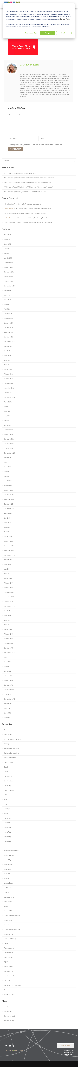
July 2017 (7, 657)
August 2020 (8, 513)
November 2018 (9, 597)
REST (6, 962)
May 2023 (7, 360)
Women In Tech (9, 994)
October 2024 (8, 281)
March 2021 (8, 481)
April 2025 (7, 253)
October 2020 (8, 504)
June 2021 (7, 467)
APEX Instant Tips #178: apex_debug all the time (20, 173)
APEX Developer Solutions (12, 739)
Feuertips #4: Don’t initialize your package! (27, 204)
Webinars (7, 990)
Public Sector (8, 953)
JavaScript (7, 874)
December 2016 (9, 685)
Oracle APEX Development (12, 915)
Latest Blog (7, 888)
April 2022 (7, 420)
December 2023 (9, 327)
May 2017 (7, 666)
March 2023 (8, 369)
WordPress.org (9, 1021)
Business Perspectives (11, 748)
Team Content (9, 966)
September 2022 (9, 397)
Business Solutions (10, 758)
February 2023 (8, 374)
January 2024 (8, 323)
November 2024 (9, 276)
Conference (8, 776)
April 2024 (7, 309)
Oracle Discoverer (10, 925)
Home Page (7, 832)
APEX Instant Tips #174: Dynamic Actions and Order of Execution (25, 192)
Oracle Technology (10, 939)
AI (4, 730)
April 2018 (7, 625)
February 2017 (8, 676)
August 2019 (8, 560)
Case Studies (8, 762)
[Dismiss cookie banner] (71, 7)
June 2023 (7, 355)
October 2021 (8, 448)
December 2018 (9, 592)
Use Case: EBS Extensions (12, 985)
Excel (5, 799)
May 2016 (7, 717)
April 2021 (7, 476)
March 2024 (8, 314)
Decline (63, 33)
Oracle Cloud (8, 920)
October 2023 (8, 337)
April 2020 (7, 532)
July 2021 (7, 462)
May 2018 (7, 620)
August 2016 (8, 704)
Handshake (7, 818)
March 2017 (8, 671)
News (6, 906)
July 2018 (7, 611)
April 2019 (7, 574)
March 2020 (8, 536)
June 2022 (7, 411)
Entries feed (8, 1011)
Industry (6, 846)
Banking (6, 744)
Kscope (6, 878)
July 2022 (7, 406)
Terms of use (18, 1050)
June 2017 (7, 662)
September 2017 (9, 652)
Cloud (6, 767)
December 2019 (9, 546)
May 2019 (7, 569)
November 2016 (9, 690)
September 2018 (9, 606)
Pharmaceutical (9, 948)
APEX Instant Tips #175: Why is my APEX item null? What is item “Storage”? (28, 187)
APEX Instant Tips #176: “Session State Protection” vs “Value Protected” (28, 182)
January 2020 (8, 541)
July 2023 (7, 351)
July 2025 (7, 239)
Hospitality (7, 836)
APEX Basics (8, 734)
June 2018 (7, 615)
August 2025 (8, 235)
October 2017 (8, 648)
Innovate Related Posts (11, 850)
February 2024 (8, 318)
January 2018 (8, 639)
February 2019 (8, 583)
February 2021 (8, 485)
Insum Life (7, 869)
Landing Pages (9, 883)
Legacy (6, 892)
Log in (6, 1007)
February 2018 (8, 634)
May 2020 (7, 527)
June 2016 (7, 713)
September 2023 (9, 341)
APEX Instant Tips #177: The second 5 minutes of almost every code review (29, 178)
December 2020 (9, 495)
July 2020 (7, 518)
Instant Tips (8, 860)
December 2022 (9, 383)
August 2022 (8, 402)
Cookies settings (31, 33)
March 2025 (8, 258)
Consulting (7, 785)
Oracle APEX (8, 911)
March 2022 (8, 425)
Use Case (7, 980)
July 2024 (7, 295)
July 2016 (7, 708)
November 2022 (9, 388)
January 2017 (8, 680)
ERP (5, 795)
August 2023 (8, 346)
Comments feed (9, 1016)
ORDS (6, 943)
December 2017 (9, 643)
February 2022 (8, 430)
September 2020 (9, 509)
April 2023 (7, 365)
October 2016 (8, 694)
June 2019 (7, 564)
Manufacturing (9, 897)
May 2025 (7, 249)
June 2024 (7, 300)
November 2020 (9, 499)
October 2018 (8, 601)
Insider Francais (9, 855)
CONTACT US (65, 1046)
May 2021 (7, 471)
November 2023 (9, 332)
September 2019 (9, 555)
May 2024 (7, 304)
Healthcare (7, 823)
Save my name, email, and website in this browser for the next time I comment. (36, 145)
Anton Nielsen (9, 208)
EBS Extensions (9, 790)
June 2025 (7, 244)
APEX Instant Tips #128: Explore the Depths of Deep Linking (35, 218)
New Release (8, 901)
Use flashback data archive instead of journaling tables (33, 208)
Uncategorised (9, 976)
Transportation (9, 971)
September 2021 (9, 453)
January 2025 (8, 267)
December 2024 (9, 272)
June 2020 (7, 522)
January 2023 (8, 379)
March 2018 (8, 629)
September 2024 (9, 286)
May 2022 (7, 416)
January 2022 (8, 434)
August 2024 (8, 290)
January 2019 (8, 587)
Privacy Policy (65, 19)
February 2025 (8, 263)
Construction (8, 781)
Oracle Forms (8, 934)
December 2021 (9, 439)
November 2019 (9, 550)
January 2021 (8, 490)
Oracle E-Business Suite (12, 929)
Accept (47, 33)
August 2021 (8, 457)
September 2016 (9, 699)
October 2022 (8, 392)
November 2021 (9, 444)
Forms (6, 813)
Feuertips (7, 809)
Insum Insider (8, 864)
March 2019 (8, 578)
